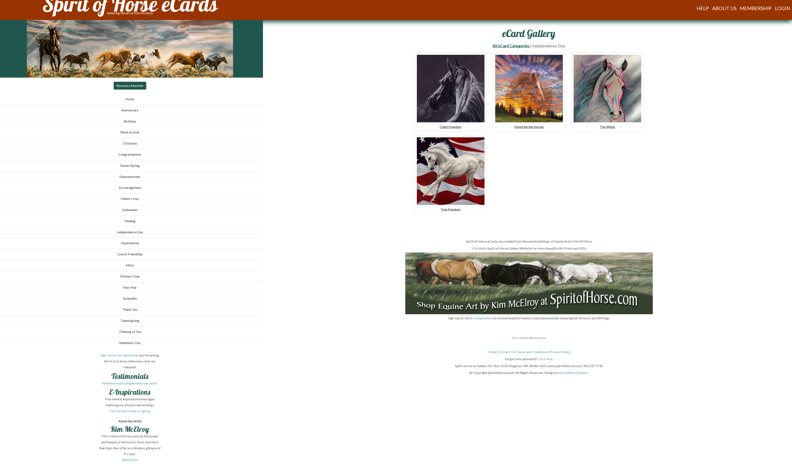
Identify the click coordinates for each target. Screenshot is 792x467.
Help (703, 8)
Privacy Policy (560, 352)
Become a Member (130, 86)
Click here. (545, 359)
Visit (475, 248)
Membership (756, 8)
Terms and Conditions (532, 352)
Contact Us (507, 352)
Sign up (516, 338)
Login (782, 8)
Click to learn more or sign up (129, 411)
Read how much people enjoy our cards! (130, 383)
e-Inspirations (483, 318)
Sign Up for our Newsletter (120, 355)
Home (492, 352)
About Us (724, 8)
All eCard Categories (511, 45)
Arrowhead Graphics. (574, 373)
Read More (130, 460)
